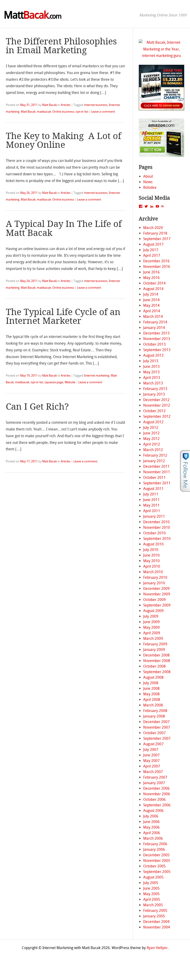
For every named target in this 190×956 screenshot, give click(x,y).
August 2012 (153, 422)
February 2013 (155, 389)
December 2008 (156, 655)
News (147, 182)
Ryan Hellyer (157, 948)
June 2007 (151, 755)
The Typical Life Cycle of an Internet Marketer (63, 316)
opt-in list (82, 111)
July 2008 (150, 683)
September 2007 (157, 738)
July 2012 (150, 427)
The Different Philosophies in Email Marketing (61, 46)
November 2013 (156, 339)
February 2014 (155, 322)
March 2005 (153, 905)
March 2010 (153, 572)
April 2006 (151, 833)
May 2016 (151, 277)
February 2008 (155, 710)
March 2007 (153, 772)
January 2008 (154, 716)
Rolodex (149, 187)
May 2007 (151, 760)
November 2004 (156, 927)
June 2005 (151, 888)
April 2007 (151, 766)
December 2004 (156, 921)
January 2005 (154, 916)
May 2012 (151, 438)
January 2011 (154, 516)
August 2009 (153, 611)
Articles (65, 105)
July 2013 (150, 361)
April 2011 (151, 511)
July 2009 (150, 616)
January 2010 (154, 583)
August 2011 (153, 488)
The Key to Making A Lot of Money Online (63, 140)
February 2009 (155, 644)
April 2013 (151, 377)
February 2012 (155, 455)
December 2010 (156, 522)
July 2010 (150, 550)
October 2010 (154, 533)
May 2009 (151, 627)
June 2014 (151, 300)
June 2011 (151, 500)
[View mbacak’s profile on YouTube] (157, 206)
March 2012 (153, 450)
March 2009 (153, 638)
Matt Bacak (49, 105)
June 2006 (151, 822)
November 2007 (156, 727)
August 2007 (153, 744)
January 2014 (154, 327)
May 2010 (151, 561)
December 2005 (156, 855)
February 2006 (155, 844)
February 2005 (155, 910)
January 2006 (154, 849)
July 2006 (150, 816)
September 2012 (157, 416)
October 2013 (154, 344)
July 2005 (150, 883)
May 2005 (151, 894)
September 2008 (157, 672)
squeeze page (53, 382)
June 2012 (151, 433)
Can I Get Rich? (37, 406)
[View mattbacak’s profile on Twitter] (146, 206)
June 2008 (151, 688)
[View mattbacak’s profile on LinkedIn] (152, 206)
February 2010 (155, 577)
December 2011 (156, 466)
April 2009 (151, 633)
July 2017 (150, 250)
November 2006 (156, 794)
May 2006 (151, 827)
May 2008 (151, 694)
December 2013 (156, 333)
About (148, 176)
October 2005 (154, 866)
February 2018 (155, 233)
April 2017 (151, 255)
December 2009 (156, 588)
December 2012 (156, 400)
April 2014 (151, 311)
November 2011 (156, 472)
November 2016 (156, 266)
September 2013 (157, 350)
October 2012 (154, 411)
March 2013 (153, 383)
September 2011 (157, 483)
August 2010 (153, 544)
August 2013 (153, 355)
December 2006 (156, 788)
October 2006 (154, 799)
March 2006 (153, 838)
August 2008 (153, 677)
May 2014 (151, 305)
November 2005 (156, 860)
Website (70, 382)
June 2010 (151, 555)
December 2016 (156, 261)
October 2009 (154, 599)
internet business (96, 105)
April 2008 (151, 699)
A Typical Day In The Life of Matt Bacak (64, 228)
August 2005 (153, 877)
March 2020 (153, 228)
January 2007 (154, 783)
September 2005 (157, 871)
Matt (32, 15)
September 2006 (157, 805)
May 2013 (151, 372)
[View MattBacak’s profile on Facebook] (140, 206)
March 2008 (153, 705)
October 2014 (154, 283)
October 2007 (154, 733)
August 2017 (153, 244)
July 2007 (150, 749)
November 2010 (156, 527)
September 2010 (157, 538)
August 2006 (153, 810)
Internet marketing (96, 375)
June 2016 (151, 272)
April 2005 (151, 899)
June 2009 (151, 622)
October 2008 (154, 666)
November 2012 (156, 405)
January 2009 (154, 649)
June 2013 (151, 366)
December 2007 (156, 722)
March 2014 (153, 316)
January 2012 (154, 461)
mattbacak (44, 111)
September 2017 (157, 239)
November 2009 (156, 594)
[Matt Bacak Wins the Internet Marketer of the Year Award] (161, 55)
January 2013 (154, 394)
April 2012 (151, 444)
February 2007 (155, 777)
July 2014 (150, 294)
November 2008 (156, 661)
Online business (63, 111)
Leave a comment (103, 111)
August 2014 (153, 289)
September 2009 (157, 605)
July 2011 (150, 494)
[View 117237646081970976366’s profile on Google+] (163, 206)
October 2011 (154, 477)
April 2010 (151, 566)
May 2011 (151, 505)
